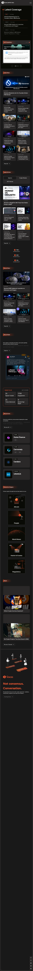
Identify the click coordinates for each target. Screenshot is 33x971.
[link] (3, 115)
